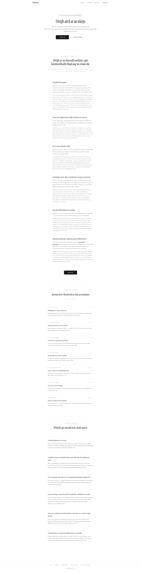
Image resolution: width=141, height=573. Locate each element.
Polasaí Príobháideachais (85, 564)
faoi (51, 564)
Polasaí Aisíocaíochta (74, 564)
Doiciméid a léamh (77, 37)
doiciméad (96, 2)
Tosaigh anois (62, 37)
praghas (82, 2)
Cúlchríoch (89, 2)
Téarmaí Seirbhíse (64, 564)
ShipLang (35, 3)
